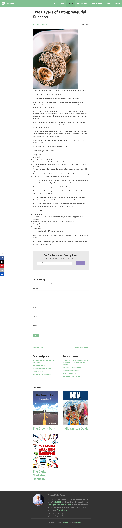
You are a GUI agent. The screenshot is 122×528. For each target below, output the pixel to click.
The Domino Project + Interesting (72, 376)
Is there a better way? (69, 373)
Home (54, 3)
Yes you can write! (38, 371)
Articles (71, 3)
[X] (2, 262)
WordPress (65, 522)
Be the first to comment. (40, 24)
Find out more (62, 510)
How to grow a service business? (42, 374)
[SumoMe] (2, 274)
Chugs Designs (78, 522)
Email (35, 316)
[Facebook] (2, 258)
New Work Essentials (39, 365)
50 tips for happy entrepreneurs (42, 368)
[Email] (2, 270)
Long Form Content (97, 3)
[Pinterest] (2, 266)
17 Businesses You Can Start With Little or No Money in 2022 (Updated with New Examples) (75, 362)
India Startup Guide (75, 428)
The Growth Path (44, 428)
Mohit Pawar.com (8, 3)
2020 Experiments (82, 3)
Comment (36, 288)
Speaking (117, 3)
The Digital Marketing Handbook (40, 475)
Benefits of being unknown (71, 370)
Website (35, 325)
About (62, 3)
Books (108, 3)
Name (35, 307)
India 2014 (57, 502)
